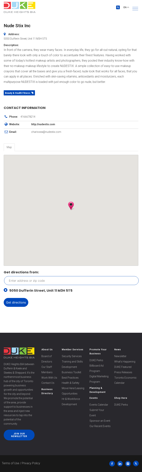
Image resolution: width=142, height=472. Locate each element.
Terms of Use (10, 463)
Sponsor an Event (99, 420)
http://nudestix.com (43, 124)
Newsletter (120, 356)
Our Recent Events (100, 426)
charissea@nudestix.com (46, 131)
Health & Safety (70, 382)
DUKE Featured (122, 366)
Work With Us (49, 377)
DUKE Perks (96, 360)
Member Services (72, 349)
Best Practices (70, 377)
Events (93, 398)
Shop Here (120, 398)
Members (47, 372)
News (117, 349)
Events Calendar (98, 404)
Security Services (72, 356)
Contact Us (47, 382)
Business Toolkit (71, 372)
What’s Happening (124, 361)
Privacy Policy (31, 463)
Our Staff (46, 366)
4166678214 (28, 116)
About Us (47, 349)
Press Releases (123, 372)
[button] (135, 9)
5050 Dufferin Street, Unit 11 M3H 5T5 (40, 290)
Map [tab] (9, 147)
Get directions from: (21, 272)
